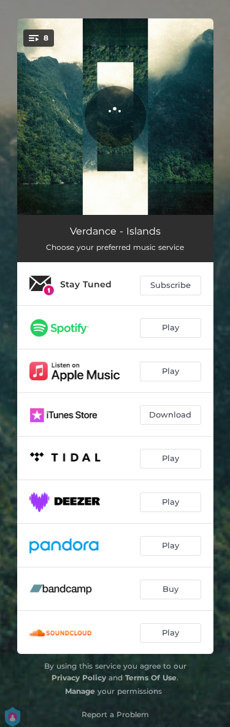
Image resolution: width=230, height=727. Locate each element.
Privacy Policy (79, 677)
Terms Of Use (151, 677)
